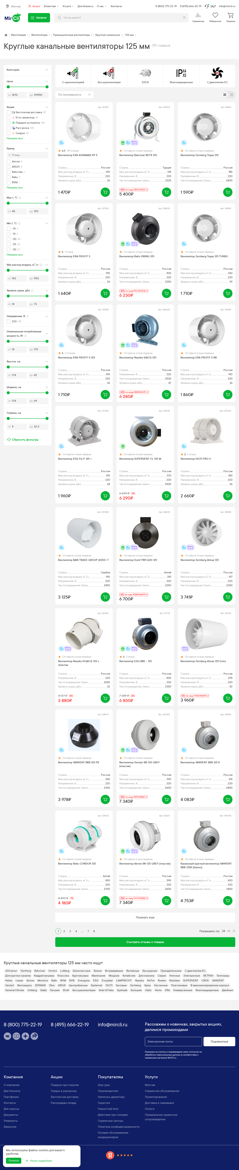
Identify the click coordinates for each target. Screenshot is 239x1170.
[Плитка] (225, 95)
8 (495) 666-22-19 (190, 6)
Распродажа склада (63, 1103)
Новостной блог (108, 1109)
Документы (11, 1115)
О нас (100, 6)
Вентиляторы (39, 35)
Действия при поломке (113, 1115)
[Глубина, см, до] (47, 418)
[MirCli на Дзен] (25, 1036)
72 (233, 931)
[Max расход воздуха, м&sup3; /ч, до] (47, 270)
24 (223, 931)
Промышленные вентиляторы (71, 35)
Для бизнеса (85, 6)
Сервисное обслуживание (162, 1091)
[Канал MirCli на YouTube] (16, 1036)
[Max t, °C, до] (47, 203)
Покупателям (110, 1077)
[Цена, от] (8, 86)
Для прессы (11, 1109)
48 (228, 931)
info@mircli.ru (227, 6)
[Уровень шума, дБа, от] (8, 296)
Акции (34, 6)
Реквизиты (11, 1120)
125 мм (129, 35)
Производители (108, 1091)
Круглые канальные (107, 35)
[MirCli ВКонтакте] (7, 1036)
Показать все (15, 138)
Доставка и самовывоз (159, 1103)
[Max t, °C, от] (8, 203)
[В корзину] (105, 192)
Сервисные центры (110, 1120)
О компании (11, 1085)
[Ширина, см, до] (47, 392)
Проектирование (156, 1097)
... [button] (82, 931)
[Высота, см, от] (8, 367)
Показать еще (145, 917)
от (9, 95)
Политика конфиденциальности (118, 1126)
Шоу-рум (104, 1085)
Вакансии (10, 1126)
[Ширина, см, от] (8, 392)
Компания (13, 1077)
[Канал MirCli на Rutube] (34, 1036)
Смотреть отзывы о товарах (145, 942)
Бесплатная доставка (64, 1097)
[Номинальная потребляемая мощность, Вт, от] (8, 341)
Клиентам (50, 6)
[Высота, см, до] (47, 367)
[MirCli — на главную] (13, 17)
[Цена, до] (47, 86)
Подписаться (219, 1041)
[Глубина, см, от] (8, 418)
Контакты (116, 6)
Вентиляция (18, 35)
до (31, 95)
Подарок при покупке (65, 1085)
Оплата (149, 1109)
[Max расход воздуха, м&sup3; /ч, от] (8, 270)
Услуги (67, 6)
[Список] (232, 95)
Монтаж (150, 1085)
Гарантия (104, 1103)
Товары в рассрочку (64, 1091)
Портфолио (11, 1097)
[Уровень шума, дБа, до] (47, 296)
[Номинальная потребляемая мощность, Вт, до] (47, 341)
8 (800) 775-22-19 (166, 6)
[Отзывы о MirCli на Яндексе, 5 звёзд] (119, 1155)
